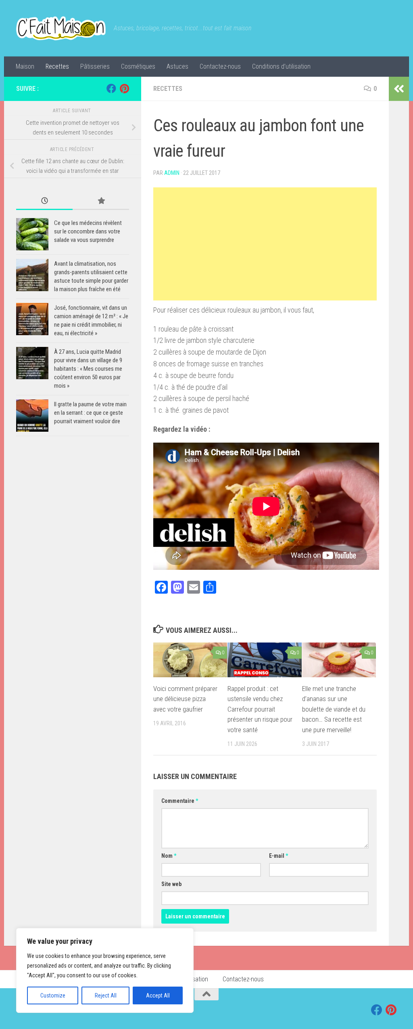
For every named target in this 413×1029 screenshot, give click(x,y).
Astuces (177, 66)
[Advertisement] (265, 243)
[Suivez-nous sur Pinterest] (124, 88)
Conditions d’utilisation (281, 66)
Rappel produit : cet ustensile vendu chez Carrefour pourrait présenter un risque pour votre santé (259, 709)
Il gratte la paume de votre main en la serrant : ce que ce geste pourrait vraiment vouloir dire (90, 413)
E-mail (278, 856)
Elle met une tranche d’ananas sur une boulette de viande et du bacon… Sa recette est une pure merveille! (333, 709)
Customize (52, 995)
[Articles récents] (44, 201)
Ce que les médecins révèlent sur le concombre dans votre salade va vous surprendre (88, 231)
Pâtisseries (95, 66)
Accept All (158, 995)
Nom (168, 856)
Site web (171, 884)
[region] (105, 970)
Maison (25, 66)
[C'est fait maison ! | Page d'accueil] (61, 28)
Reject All (106, 995)
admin (171, 173)
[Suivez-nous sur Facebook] (111, 88)
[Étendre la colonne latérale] (399, 89)
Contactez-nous (220, 66)
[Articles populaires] (101, 201)
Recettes (57, 66)
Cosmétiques (138, 66)
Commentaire (179, 801)
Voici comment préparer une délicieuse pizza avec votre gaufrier (185, 699)
